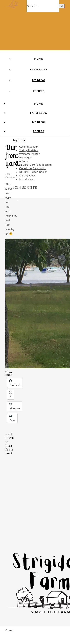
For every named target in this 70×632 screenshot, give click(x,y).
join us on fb (25, 187)
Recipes (38, 91)
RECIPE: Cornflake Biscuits (35, 164)
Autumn (24, 161)
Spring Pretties (28, 150)
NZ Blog (38, 80)
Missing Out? (27, 175)
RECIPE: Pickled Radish (33, 172)
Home (38, 58)
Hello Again (26, 157)
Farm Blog (38, 69)
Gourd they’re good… (32, 168)
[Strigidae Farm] (11, 4)
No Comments (12, 175)
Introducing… (27, 179)
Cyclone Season (28, 146)
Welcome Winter (29, 154)
